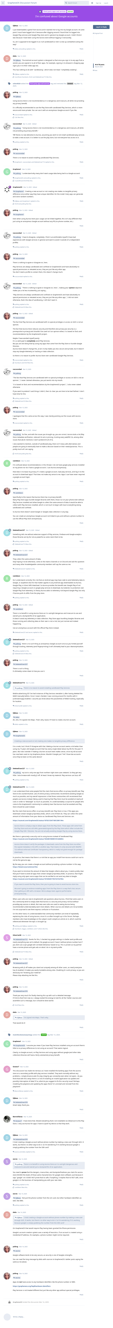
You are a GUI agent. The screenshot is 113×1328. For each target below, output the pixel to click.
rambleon (19, 493)
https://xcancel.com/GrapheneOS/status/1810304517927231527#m (38, 879)
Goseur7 (18, 1121)
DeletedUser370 (21, 991)
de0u (17, 717)
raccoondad (19, 153)
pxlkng (18, 128)
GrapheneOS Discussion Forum (22, 2)
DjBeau (18, 60)
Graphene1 (19, 191)
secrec (17, 1251)
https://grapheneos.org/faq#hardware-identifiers (32, 1286)
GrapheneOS (20, 736)
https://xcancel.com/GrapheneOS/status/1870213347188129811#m (38, 820)
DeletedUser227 (21, 555)
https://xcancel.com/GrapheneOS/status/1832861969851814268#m (38, 839)
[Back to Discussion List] (3, 3)
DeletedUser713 (21, 939)
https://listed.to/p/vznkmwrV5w (25, 867)
